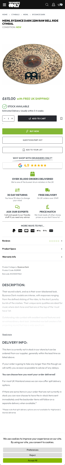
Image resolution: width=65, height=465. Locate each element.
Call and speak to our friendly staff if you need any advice (17, 216)
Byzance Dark (38, 14)
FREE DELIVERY (47, 194)
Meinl (25, 14)
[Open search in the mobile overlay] (47, 4)
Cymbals (15, 14)
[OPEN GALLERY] (32, 64)
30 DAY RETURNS (17, 194)
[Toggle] (7, 334)
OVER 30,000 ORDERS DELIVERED (32, 178)
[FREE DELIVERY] (47, 190)
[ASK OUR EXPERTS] (17, 207)
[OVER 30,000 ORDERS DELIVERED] (32, 174)
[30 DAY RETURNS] (17, 190)
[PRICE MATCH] (47, 207)
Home (4, 14)
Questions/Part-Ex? (32, 140)
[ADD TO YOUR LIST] (61, 118)
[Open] (4, 4)
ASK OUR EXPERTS (17, 211)
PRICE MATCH (48, 211)
